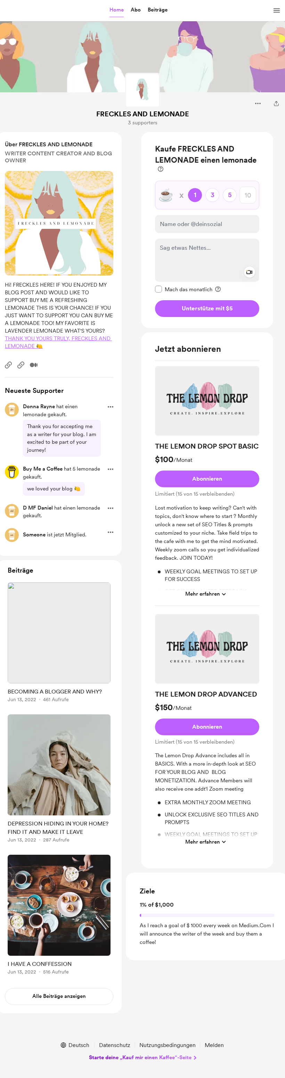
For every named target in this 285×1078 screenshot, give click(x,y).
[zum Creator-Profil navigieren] (142, 90)
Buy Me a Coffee (43, 469)
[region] (207, 230)
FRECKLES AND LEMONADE (142, 114)
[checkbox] (183, 289)
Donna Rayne (39, 406)
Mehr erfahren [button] (202, 594)
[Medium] (34, 365)
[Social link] (8, 365)
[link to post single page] (59, 643)
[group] (207, 486)
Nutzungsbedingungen (167, 1045)
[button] (116, 10)
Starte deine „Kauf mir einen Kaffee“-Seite (140, 1057)
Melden (214, 1045)
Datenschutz (114, 1045)
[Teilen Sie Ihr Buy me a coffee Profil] (276, 103)
